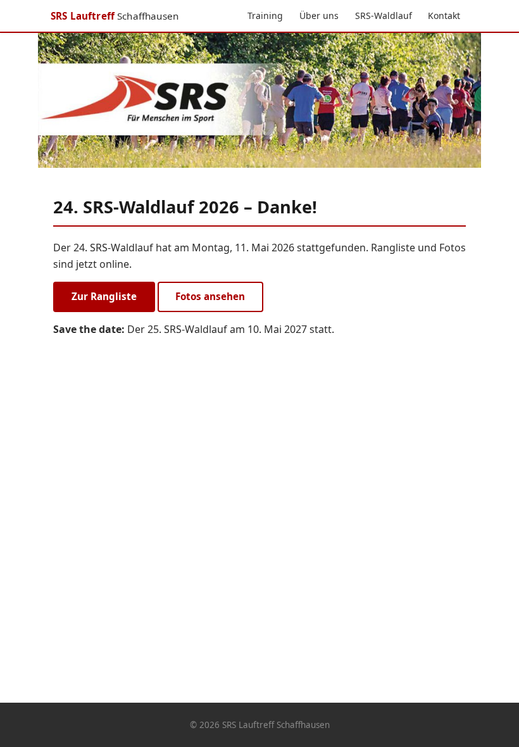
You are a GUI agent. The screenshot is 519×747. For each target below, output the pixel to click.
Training (265, 15)
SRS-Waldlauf (383, 15)
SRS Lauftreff (114, 16)
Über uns (319, 15)
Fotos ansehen (210, 296)
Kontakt (444, 15)
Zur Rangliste (104, 296)
